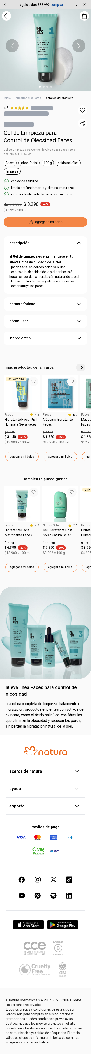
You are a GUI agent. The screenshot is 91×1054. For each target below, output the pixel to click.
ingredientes (20, 338)
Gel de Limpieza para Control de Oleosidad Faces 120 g (39, 149)
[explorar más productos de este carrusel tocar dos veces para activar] (80, 367)
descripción (19, 243)
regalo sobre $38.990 (34, 5)
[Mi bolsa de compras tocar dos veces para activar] (84, 16)
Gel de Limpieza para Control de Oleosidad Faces (38, 137)
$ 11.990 (49, 543)
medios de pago (46, 827)
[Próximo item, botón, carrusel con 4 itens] (76, 4)
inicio (7, 98)
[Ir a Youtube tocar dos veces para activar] (22, 895)
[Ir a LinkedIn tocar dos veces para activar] (69, 895)
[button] (82, 110)
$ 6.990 (10, 432)
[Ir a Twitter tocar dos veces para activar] (53, 879)
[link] (22, 423)
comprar (57, 5)
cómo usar (18, 321)
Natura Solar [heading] (51, 525)
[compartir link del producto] (82, 123)
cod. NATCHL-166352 (17, 154)
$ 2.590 (48, 432)
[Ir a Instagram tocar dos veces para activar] (37, 879)
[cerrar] (84, 5)
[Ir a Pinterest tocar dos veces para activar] (37, 895)
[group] (41, 4)
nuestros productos (28, 98)
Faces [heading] (9, 414)
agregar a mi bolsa (22, 456)
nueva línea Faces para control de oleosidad (41, 691)
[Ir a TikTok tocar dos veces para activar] (69, 879)
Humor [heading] (85, 525)
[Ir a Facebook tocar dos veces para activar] (22, 879)
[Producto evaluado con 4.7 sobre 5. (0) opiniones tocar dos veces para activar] (42, 107)
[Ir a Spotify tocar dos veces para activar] (53, 895)
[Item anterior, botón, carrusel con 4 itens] (5, 4)
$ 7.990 (10, 543)
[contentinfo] (34, 415)
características (22, 304)
